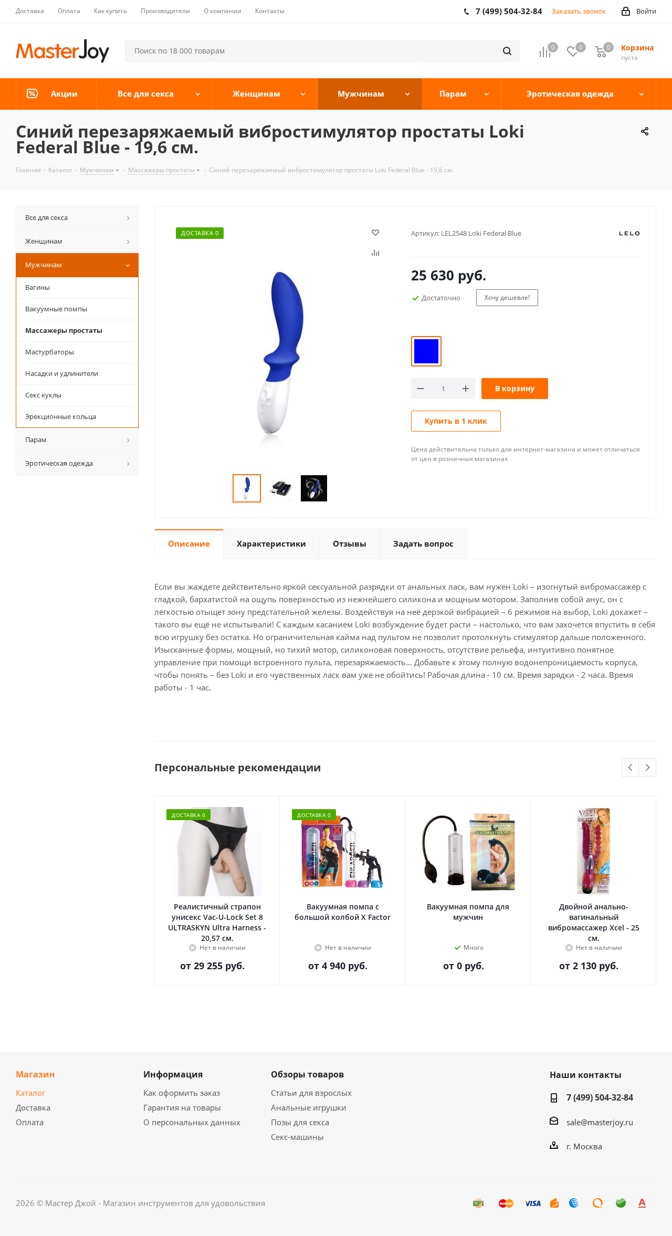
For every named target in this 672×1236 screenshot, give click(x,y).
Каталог (30, 1092)
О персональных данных (191, 1122)
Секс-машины (297, 1137)
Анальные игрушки (308, 1107)
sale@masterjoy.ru (599, 1122)
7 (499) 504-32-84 (599, 1097)
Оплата (30, 1122)
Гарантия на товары (182, 1107)
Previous (630, 768)
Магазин (35, 1074)
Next (647, 768)
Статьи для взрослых (311, 1092)
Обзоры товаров (307, 1074)
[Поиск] (507, 50)
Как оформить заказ (181, 1092)
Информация (173, 1074)
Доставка (33, 1107)
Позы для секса (300, 1122)
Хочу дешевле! (507, 297)
